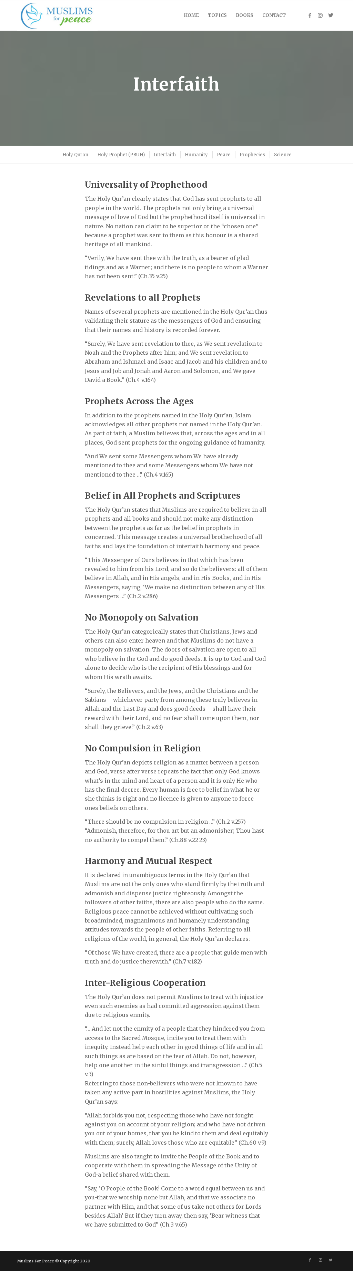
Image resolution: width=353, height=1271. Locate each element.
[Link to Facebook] (310, 15)
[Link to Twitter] (330, 15)
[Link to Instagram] (320, 15)
